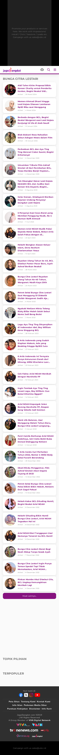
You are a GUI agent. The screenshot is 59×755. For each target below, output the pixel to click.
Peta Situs (14, 701)
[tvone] (24, 730)
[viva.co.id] (23, 724)
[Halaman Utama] (11, 69)
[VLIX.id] (37, 724)
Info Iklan (17, 705)
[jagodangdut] (37, 735)
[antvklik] (45, 730)
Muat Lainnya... (30, 596)
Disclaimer (34, 709)
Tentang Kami (28, 701)
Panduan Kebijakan (17, 709)
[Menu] (55, 69)
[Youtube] (37, 695)
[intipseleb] (22, 735)
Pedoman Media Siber (35, 705)
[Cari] (48, 69)
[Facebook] (21, 695)
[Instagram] (31, 695)
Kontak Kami (43, 701)
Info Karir (47, 709)
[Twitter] (26, 695)
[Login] (42, 69)
